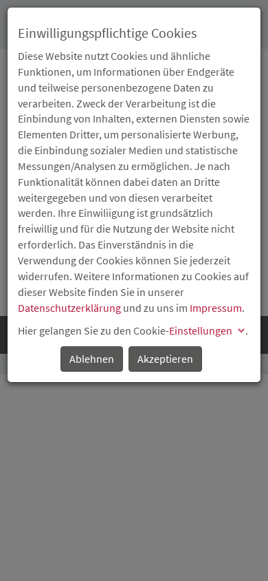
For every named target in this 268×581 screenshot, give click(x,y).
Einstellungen (200, 330)
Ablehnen (91, 359)
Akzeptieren (165, 359)
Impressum (216, 308)
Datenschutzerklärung (69, 308)
